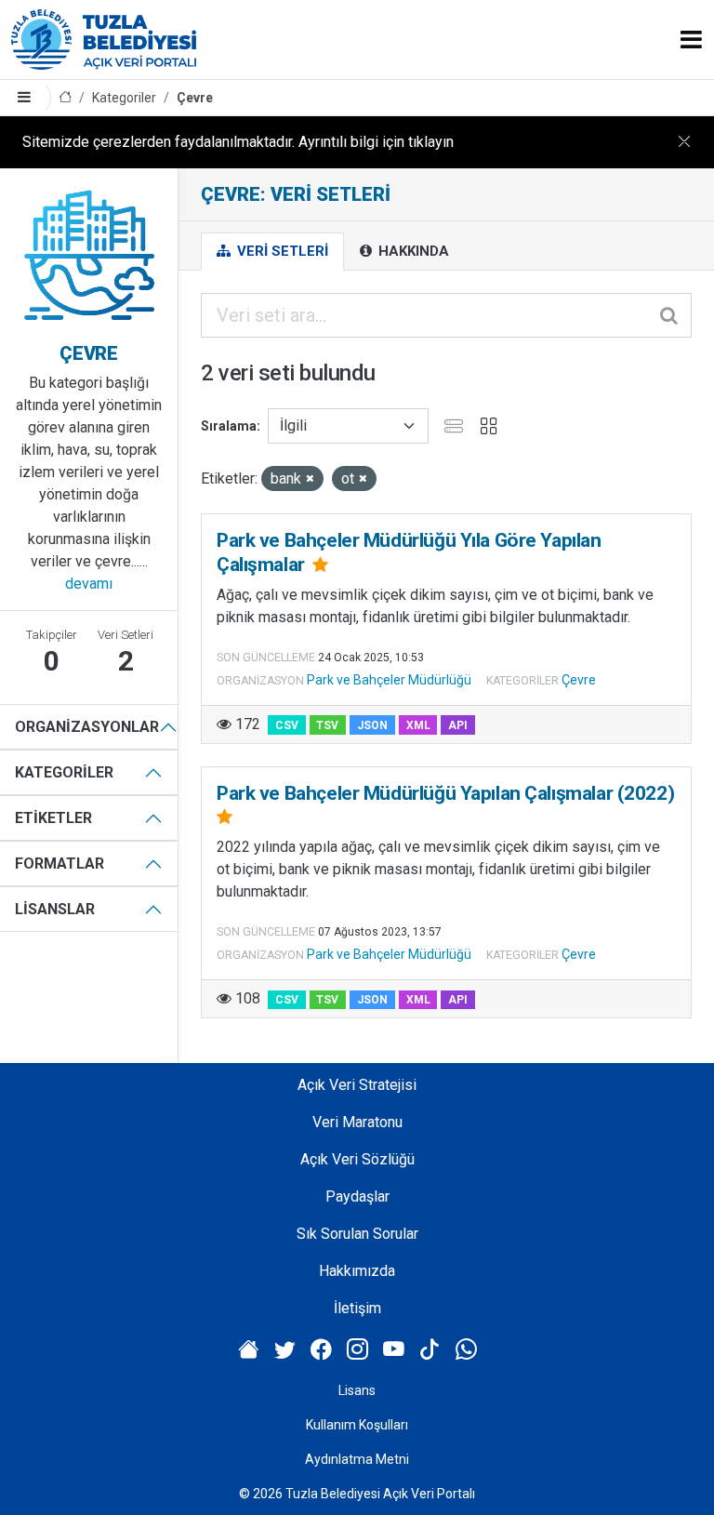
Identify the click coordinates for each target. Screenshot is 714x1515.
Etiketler (53, 818)
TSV (327, 725)
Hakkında (412, 251)
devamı (88, 583)
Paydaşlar (357, 1196)
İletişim (357, 1308)
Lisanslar (55, 909)
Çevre (195, 97)
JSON (372, 725)
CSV (286, 725)
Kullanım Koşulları (357, 1424)
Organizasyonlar (87, 727)
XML (418, 725)
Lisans (357, 1390)
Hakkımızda (357, 1271)
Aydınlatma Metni (357, 1459)
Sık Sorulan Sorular (357, 1234)
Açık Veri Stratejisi (357, 1085)
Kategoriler (124, 97)
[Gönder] (670, 315)
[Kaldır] (310, 479)
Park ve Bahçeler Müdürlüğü (389, 679)
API (458, 725)
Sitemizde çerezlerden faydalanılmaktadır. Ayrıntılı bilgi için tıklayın (238, 142)
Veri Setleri (280, 251)
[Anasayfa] (65, 98)
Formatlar (59, 863)
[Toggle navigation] (691, 39)
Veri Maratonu (357, 1122)
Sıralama (229, 426)
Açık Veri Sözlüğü (357, 1159)
